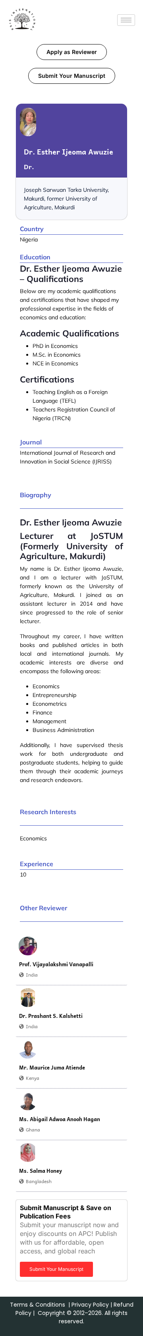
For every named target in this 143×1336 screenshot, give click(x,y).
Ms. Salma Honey (40, 1171)
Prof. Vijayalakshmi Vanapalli (56, 964)
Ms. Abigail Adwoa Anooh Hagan (59, 1119)
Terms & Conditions (37, 1305)
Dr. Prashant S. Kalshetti (51, 1016)
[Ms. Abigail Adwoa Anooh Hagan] (28, 1101)
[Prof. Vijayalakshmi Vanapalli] (28, 946)
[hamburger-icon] (126, 20)
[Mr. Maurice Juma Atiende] (28, 1049)
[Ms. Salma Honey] (28, 1152)
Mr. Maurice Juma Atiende (52, 1067)
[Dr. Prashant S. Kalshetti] (28, 998)
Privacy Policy (90, 1305)
